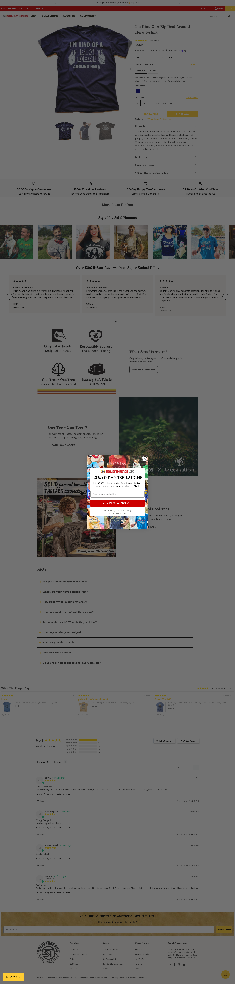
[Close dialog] (144, 458)
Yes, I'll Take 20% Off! (117, 503)
